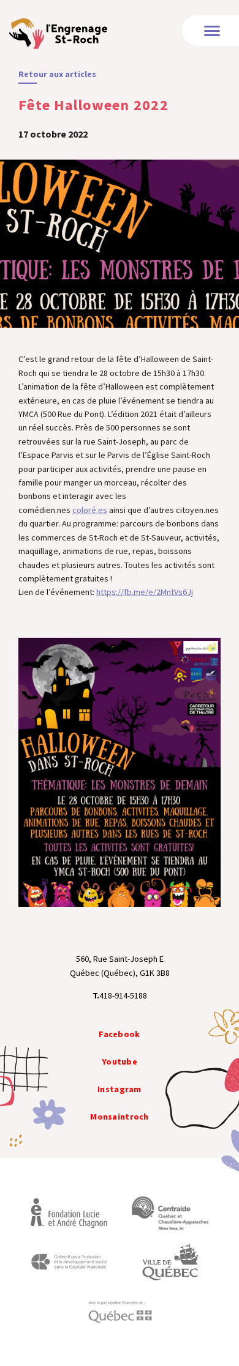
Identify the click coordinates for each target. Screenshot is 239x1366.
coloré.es (89, 509)
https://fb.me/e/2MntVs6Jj (144, 591)
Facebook (119, 1033)
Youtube (119, 1061)
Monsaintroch (119, 1116)
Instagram (119, 1089)
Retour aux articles (57, 73)
